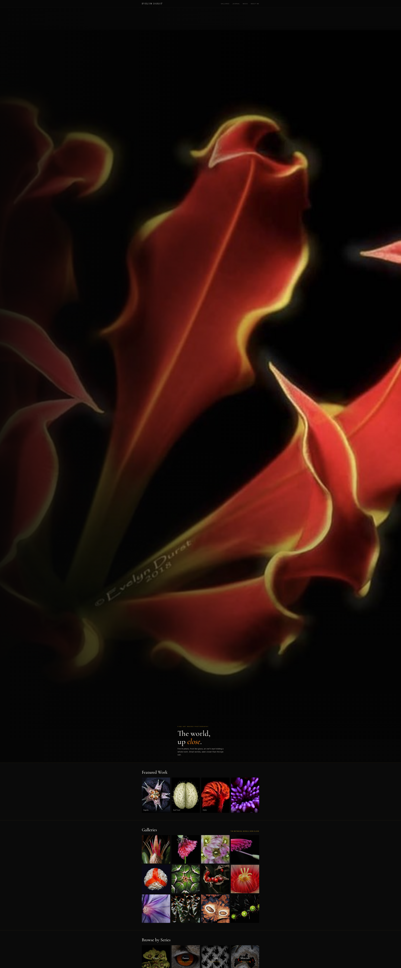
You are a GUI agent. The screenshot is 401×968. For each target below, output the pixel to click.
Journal (236, 3)
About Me (255, 3)
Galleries (225, 3)
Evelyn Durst (152, 3)
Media (245, 3)
